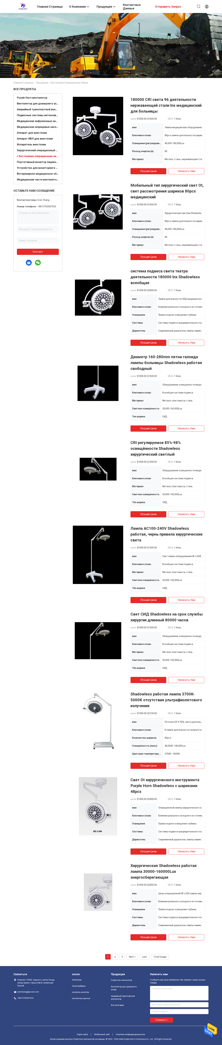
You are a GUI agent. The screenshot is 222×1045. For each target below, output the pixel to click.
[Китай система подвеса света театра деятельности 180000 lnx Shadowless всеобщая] (98, 297)
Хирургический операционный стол (38, 150)
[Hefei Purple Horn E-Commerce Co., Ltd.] (23, 6)
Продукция (42, 82)
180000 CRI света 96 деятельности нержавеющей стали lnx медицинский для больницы (166, 105)
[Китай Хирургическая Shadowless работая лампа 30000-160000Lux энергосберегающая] (98, 892)
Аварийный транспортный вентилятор (38, 109)
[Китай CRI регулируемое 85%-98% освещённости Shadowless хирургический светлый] (98, 469)
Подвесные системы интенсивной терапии (38, 115)
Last (144, 956)
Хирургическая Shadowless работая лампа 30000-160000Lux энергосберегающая (164, 871)
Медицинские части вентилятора (38, 179)
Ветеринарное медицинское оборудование (38, 173)
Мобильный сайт (102, 1034)
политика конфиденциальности (130, 1034)
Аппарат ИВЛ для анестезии (35, 138)
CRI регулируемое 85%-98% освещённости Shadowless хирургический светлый (156, 448)
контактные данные (81, 998)
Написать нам (186, 171)
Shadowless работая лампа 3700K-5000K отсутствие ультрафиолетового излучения (166, 700)
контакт (38, 251)
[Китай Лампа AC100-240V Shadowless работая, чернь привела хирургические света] (98, 554)
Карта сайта (82, 1034)
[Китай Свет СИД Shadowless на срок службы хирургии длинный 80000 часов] (98, 640)
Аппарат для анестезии (32, 132)
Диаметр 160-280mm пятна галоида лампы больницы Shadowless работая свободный (166, 363)
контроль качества (80, 992)
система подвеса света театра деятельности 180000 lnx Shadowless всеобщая (165, 277)
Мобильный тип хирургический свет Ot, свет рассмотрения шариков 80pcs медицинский (167, 191)
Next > (132, 956)
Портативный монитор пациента (38, 162)
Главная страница (23, 82)
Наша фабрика (78, 986)
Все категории (117, 1005)
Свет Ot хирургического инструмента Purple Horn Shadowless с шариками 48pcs (165, 786)
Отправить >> (161, 1020)
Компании (77, 980)
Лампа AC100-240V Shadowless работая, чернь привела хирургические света (166, 534)
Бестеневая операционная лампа (39, 156)
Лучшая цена (148, 171)
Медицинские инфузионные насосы (38, 121)
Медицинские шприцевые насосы (38, 126)
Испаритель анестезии (31, 144)
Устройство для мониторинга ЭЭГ (38, 167)
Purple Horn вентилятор (32, 97)
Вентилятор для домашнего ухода (38, 103)
